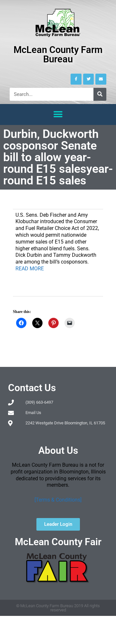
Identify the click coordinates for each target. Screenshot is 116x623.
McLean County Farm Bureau (58, 54)
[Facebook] (76, 79)
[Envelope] (100, 79)
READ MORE (29, 268)
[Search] (99, 94)
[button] (58, 114)
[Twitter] (88, 79)
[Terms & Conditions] (58, 500)
